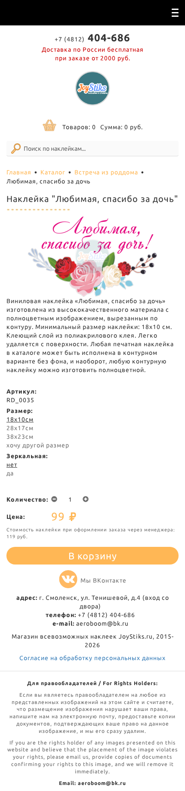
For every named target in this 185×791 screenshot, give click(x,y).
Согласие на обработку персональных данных (92, 658)
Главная (18, 172)
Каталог (52, 172)
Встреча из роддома (106, 172)
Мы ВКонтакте (103, 580)
